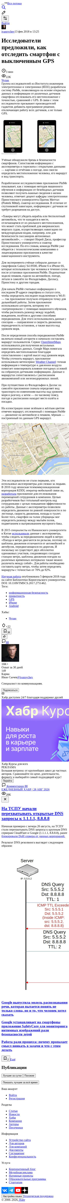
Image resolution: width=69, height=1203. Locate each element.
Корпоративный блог (22, 1169)
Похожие (29, 1075)
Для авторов (16, 1143)
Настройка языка (12, 1196)
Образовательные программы (27, 1179)
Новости (14, 1114)
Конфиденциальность (22, 1156)
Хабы (12, 1117)
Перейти (7, 780)
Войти (13, 1095)
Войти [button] (5, 23)
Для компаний (18, 1146)
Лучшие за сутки (12, 1075)
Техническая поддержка (38, 1196)
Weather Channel (46, 361)
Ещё (12, 1059)
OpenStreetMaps (51, 342)
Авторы (14, 1124)
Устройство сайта (20, 1140)
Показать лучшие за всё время (20, 1082)
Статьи (13, 1111)
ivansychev (8, 31)
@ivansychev (25, 677)
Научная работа (11, 576)
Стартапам (15, 1182)
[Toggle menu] (2, 4)
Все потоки (14, 3)
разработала (8, 493)
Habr (21, 1199)
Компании (15, 1120)
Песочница (16, 1127)
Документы (16, 1150)
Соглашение (16, 1153)
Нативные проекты (21, 1175)
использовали (20, 533)
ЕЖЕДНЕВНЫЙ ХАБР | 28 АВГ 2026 (25, 789)
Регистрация (17, 1098)
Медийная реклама (21, 1172)
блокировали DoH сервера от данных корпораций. (33, 836)
